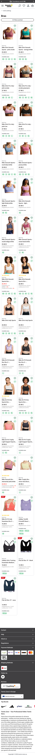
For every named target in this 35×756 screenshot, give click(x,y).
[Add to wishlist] (14, 25)
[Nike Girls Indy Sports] (9, 306)
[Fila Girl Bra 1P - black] (26, 546)
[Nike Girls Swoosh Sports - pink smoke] (9, 33)
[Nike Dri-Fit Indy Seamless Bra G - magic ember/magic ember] (9, 505)
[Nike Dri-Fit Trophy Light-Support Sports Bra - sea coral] (9, 425)
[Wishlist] (23, 6)
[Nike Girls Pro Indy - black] (26, 110)
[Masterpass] (24, 652)
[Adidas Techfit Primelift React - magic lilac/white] (26, 505)
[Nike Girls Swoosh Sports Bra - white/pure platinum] (9, 265)
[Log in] (28, 5)
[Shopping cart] (32, 6)
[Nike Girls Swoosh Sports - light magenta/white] (26, 187)
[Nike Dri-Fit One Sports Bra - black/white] (26, 386)
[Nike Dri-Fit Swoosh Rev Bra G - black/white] (26, 346)
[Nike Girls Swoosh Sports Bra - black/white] (26, 265)
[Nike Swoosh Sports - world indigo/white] (9, 225)
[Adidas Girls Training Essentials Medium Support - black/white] (9, 546)
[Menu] (2, 5)
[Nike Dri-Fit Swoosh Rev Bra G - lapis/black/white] (9, 346)
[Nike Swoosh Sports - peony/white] (26, 148)
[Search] (19, 5)
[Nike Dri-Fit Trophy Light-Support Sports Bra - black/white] (26, 425)
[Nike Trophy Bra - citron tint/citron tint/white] (26, 465)
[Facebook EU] (3, 677)
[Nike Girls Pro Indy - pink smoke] (9, 72)
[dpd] (4, 668)
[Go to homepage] (8, 5)
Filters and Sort (18, 20)
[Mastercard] (31, 652)
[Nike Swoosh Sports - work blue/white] (9, 148)
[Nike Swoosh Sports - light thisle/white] (9, 187)
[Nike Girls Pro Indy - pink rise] (9, 110)
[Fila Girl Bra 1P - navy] (9, 586)
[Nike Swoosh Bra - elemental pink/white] (9, 465)
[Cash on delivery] (4, 657)
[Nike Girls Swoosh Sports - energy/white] (26, 33)
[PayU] (4, 652)
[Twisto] (11, 652)
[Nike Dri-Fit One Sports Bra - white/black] (9, 386)
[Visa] (17, 652)
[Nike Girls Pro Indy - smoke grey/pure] (26, 72)
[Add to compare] (14, 29)
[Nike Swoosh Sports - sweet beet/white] (26, 225)
